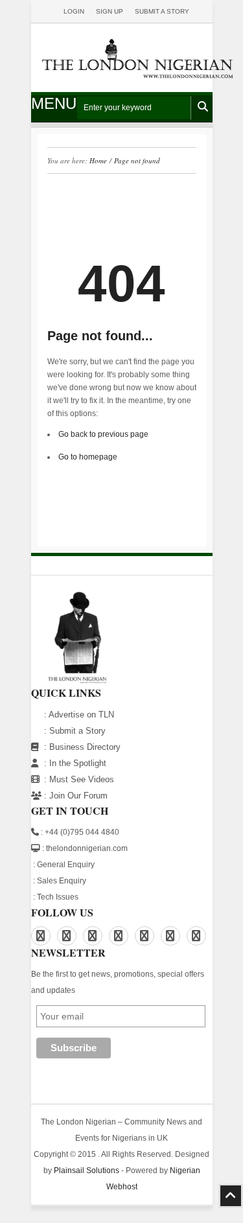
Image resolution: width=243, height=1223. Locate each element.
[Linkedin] (66, 936)
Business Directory (85, 747)
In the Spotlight (77, 763)
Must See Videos (81, 779)
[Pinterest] (92, 936)
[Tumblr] (170, 936)
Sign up (109, 11)
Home (98, 160)
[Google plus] (118, 936)
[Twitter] (144, 936)
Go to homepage (87, 456)
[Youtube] (196, 936)
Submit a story (162, 11)
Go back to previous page (103, 434)
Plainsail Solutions (86, 1170)
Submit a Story (77, 731)
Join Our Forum (78, 795)
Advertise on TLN (81, 714)
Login (74, 11)
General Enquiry (66, 864)
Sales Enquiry (61, 880)
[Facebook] (41, 936)
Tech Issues (57, 897)
